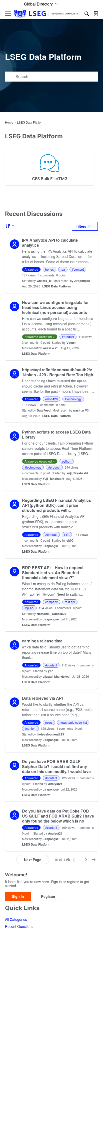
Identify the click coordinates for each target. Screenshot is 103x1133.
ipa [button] (63, 269)
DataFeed (43, 410)
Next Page (32, 859)
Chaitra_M (44, 280)
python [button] (66, 461)
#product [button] (68, 336)
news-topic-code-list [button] (73, 722)
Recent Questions (19, 926)
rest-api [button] (70, 602)
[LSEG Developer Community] (46, 14)
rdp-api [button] (29, 608)
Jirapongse (82, 280)
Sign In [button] (18, 896)
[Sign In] (95, 13)
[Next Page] (86, 860)
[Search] (86, 13)
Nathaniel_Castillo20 (51, 613)
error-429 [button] (51, 399)
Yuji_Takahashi (77, 473)
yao (50, 671)
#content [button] (78, 269)
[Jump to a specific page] (94, 860)
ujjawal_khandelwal (56, 676)
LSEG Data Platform (56, 286)
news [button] (48, 722)
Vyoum (71, 342)
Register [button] (48, 896)
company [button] (51, 602)
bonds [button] (49, 269)
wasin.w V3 (50, 348)
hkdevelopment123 (50, 734)
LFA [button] (67, 534)
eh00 (70, 540)
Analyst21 (55, 784)
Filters (81, 226)
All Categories (16, 919)
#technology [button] (73, 399)
